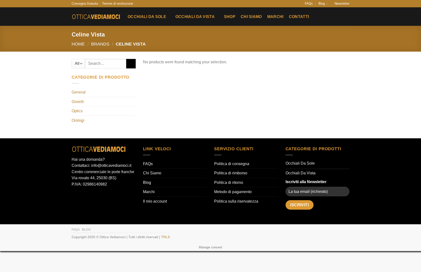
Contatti (299, 17)
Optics (77, 111)
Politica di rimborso (230, 173)
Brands (100, 44)
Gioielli (78, 102)
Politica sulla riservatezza (236, 201)
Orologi (78, 120)
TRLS (165, 237)
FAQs (309, 3)
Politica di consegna (231, 164)
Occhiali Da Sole (147, 17)
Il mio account (155, 201)
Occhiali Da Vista (195, 17)
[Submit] (131, 63)
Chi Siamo (251, 17)
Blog (321, 3)
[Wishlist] (319, 16)
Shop (229, 17)
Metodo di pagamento (233, 192)
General (79, 92)
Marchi (275, 17)
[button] (339, 3)
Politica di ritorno (228, 182)
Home (78, 44)
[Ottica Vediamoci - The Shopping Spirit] (96, 17)
